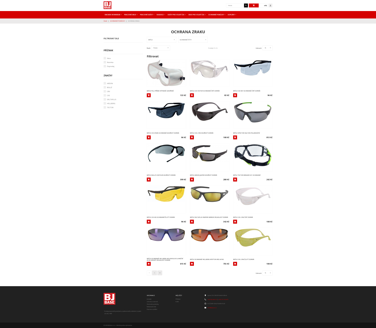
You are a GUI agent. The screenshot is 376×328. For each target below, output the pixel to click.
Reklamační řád (151, 307)
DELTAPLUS (111, 99)
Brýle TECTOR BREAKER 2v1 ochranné (246, 175)
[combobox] (235, 5)
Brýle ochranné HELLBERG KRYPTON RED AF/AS (207, 259)
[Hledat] (246, 5)
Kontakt (149, 299)
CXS (108, 95)
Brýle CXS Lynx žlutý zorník (243, 259)
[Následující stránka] (159, 272)
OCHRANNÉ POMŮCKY (117, 21)
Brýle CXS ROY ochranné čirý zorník (246, 91)
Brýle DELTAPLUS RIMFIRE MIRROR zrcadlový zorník (209, 217)
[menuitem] (113, 15)
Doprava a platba (152, 309)
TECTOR (110, 107)
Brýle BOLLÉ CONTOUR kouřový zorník (161, 175)
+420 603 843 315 (212, 299)
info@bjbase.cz (212, 308)
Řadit (148, 48)
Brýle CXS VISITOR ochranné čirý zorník (205, 91)
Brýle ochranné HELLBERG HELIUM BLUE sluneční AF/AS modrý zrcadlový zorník (165, 259)
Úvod (105, 21)
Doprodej (110, 66)
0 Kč (265, 5)
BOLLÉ (109, 87)
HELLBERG (111, 103)
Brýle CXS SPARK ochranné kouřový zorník (163, 133)
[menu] (188, 14)
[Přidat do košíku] (149, 95)
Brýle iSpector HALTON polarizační (246, 133)
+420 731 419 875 (223, 299)
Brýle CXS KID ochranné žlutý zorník (161, 217)
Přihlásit (178, 299)
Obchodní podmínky (153, 304)
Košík (177, 301)
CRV (108, 91)
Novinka (110, 62)
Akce (109, 58)
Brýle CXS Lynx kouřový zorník (201, 133)
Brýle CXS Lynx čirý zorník (243, 217)
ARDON (110, 83)
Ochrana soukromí (152, 301)
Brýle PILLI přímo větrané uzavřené (160, 91)
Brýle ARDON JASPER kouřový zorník (203, 175)
